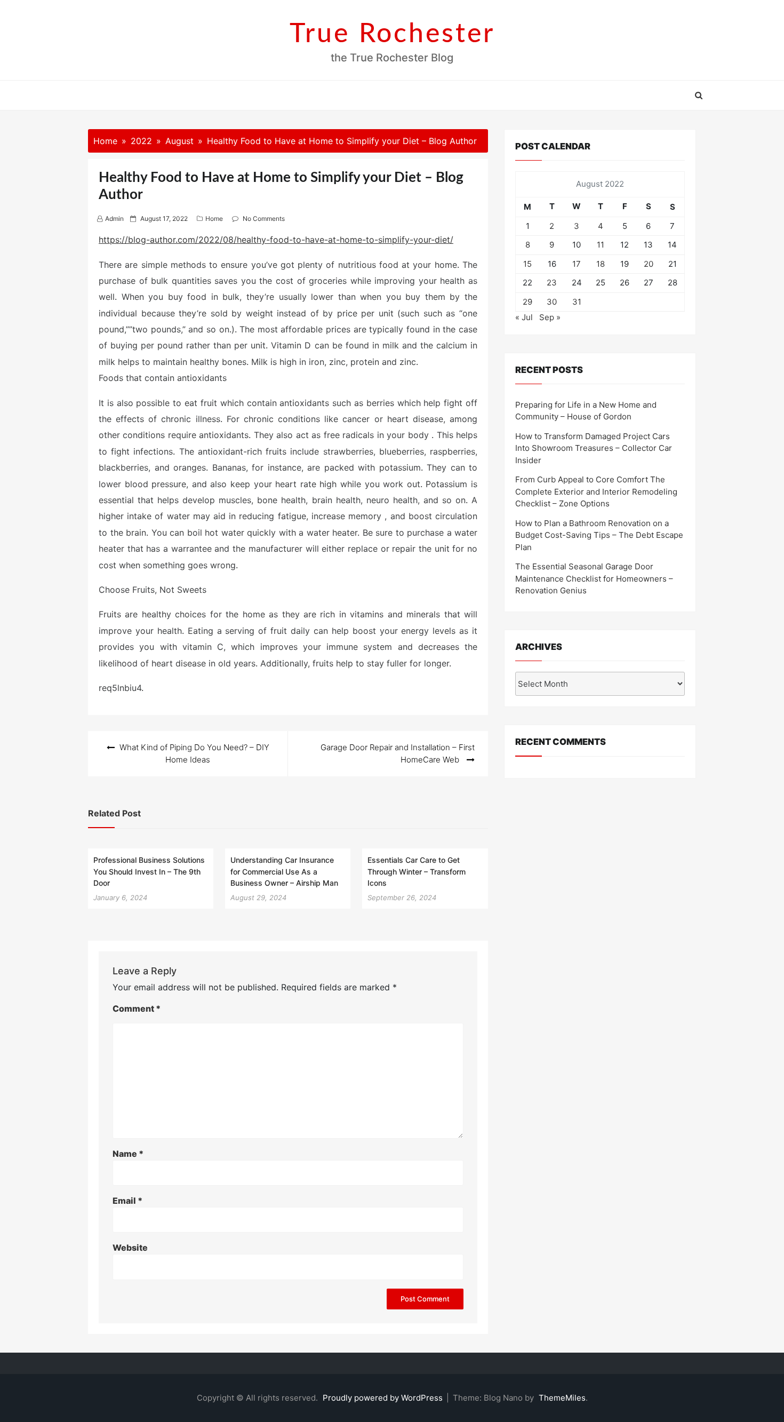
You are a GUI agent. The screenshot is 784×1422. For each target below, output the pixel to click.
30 (552, 302)
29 (527, 302)
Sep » (550, 317)
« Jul (524, 317)
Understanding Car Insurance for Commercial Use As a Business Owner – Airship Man (284, 871)
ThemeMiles (562, 1398)
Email (127, 1200)
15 (527, 264)
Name (128, 1153)
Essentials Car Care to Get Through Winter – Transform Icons (416, 871)
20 (648, 264)
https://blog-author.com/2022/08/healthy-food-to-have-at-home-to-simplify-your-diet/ (276, 239)
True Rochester (392, 34)
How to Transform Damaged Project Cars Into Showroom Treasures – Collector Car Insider (593, 448)
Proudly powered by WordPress (384, 1398)
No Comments (264, 219)
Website (130, 1247)
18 (600, 264)
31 (576, 302)
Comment (137, 1008)
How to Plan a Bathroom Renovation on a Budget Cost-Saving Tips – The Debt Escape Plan (599, 535)
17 (576, 264)
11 (600, 245)
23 (552, 282)
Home (214, 219)
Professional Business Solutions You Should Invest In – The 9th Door (149, 871)
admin (114, 219)
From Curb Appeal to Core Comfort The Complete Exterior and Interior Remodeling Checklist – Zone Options (596, 491)
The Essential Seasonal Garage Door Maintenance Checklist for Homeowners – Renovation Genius (594, 578)
